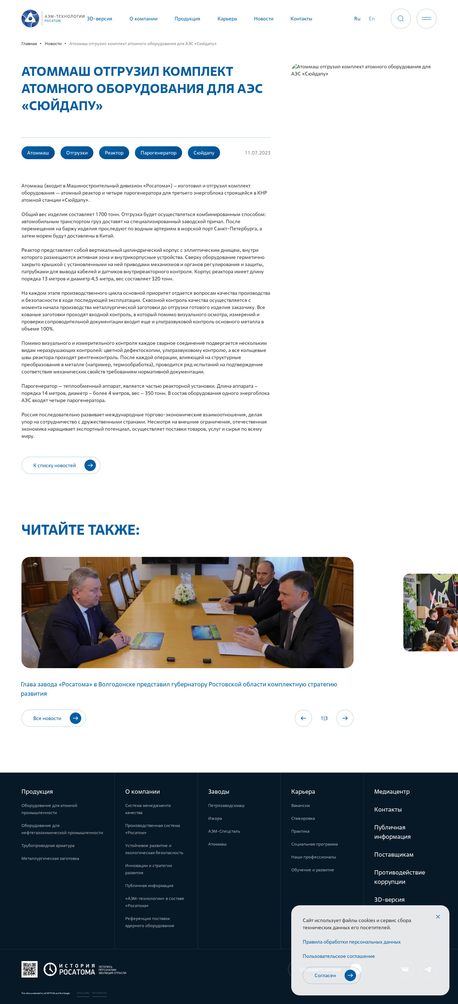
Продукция (37, 791)
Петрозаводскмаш (226, 805)
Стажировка (303, 818)
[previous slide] (303, 718)
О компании (142, 791)
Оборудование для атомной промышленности (49, 809)
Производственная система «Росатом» (152, 829)
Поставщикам (394, 854)
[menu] (426, 19)
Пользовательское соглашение (339, 956)
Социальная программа (314, 844)
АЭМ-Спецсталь (224, 831)
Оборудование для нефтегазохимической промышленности (62, 829)
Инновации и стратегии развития (148, 869)
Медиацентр (392, 791)
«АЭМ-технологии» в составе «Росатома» (154, 902)
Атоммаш (217, 844)
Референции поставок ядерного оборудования (149, 922)
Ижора (215, 818)
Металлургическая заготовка (50, 858)
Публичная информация (149, 885)
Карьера (303, 791)
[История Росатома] (73, 969)
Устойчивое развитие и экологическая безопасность (154, 849)
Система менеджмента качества (148, 809)
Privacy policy (83, 992)
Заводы (218, 791)
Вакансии (300, 805)
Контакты (388, 809)
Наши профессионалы (313, 857)
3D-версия (389, 899)
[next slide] (345, 718)
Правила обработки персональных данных (352, 942)
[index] (52, 19)
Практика (300, 831)
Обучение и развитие (312, 870)
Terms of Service (99, 992)
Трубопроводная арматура (47, 845)
